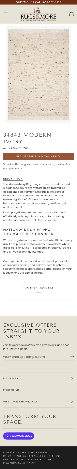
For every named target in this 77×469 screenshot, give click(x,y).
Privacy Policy (15, 455)
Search (41, 452)
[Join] (70, 356)
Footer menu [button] (13, 389)
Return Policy (14, 459)
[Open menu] (9, 14)
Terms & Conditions (45, 455)
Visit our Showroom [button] (20, 401)
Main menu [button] (12, 378)
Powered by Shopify (19, 463)
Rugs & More (16, 452)
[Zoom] (13, 115)
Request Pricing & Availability (38, 156)
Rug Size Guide (40, 459)
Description (13, 178)
